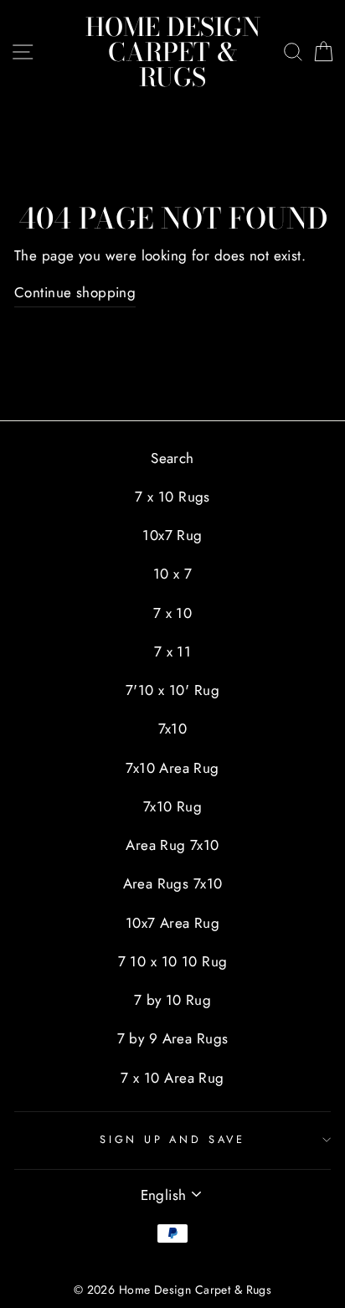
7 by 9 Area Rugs (173, 1038)
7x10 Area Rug (172, 768)
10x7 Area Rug (173, 923)
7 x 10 (173, 613)
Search (172, 458)
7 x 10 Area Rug (172, 1078)
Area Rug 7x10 (172, 845)
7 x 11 (173, 651)
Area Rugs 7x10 (173, 883)
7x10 (173, 728)
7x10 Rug (172, 806)
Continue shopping (75, 292)
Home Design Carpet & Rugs (172, 52)
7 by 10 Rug (173, 1000)
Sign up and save (172, 1139)
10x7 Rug (172, 535)
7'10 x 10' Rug (172, 690)
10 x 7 (173, 574)
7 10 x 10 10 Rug (173, 961)
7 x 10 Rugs (172, 497)
